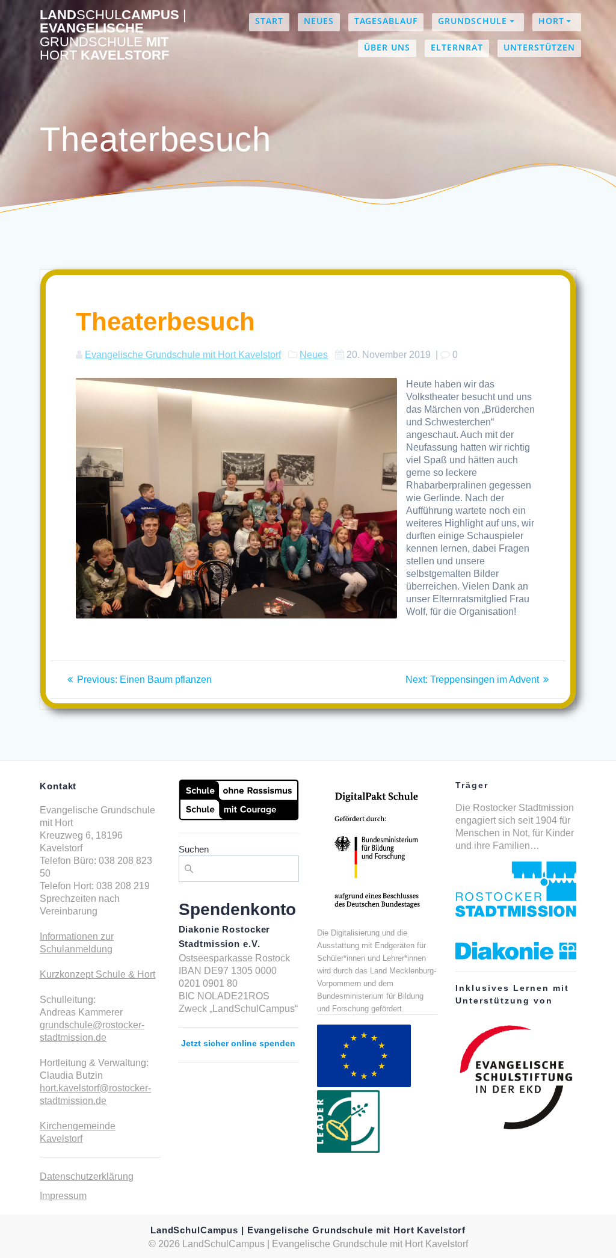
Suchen (194, 849)
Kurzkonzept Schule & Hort (97, 974)
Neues (319, 20)
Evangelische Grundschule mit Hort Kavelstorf (183, 355)
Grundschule (472, 20)
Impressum (63, 1196)
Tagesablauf (385, 20)
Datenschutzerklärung (87, 1176)
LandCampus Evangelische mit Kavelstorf (113, 35)
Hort (551, 20)
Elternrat (457, 47)
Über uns (387, 47)
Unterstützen (539, 47)
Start (269, 20)
